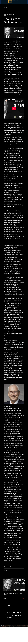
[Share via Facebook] (4, 566)
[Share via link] (14, 566)
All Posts (5, 7)
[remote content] (14, 108)
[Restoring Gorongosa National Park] (14, 584)
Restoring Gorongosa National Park (13, 594)
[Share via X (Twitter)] (7, 566)
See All (22, 575)
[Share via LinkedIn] (11, 566)
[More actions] (23, 15)
